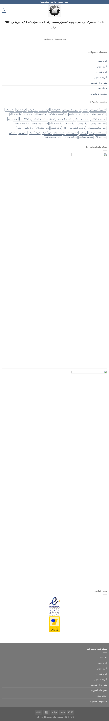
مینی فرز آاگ (101, 137)
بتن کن (85, 114)
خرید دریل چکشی (64, 119)
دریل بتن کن (13, 119)
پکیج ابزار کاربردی (98, 83)
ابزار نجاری (55, 110)
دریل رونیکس (83, 123)
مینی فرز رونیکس (86, 137)
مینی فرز (13, 133)
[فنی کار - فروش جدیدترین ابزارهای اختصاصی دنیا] (54, 10)
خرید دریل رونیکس (81, 119)
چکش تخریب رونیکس (53, 137)
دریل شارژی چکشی (21, 123)
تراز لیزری (28, 114)
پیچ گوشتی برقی (70, 137)
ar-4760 (103, 657)
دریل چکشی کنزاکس (97, 133)
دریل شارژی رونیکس (40, 123)
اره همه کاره (21, 110)
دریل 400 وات (25, 119)
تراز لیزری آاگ (15, 114)
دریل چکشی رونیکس (25, 128)
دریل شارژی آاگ (56, 123)
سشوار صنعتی (72, 133)
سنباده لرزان (59, 133)
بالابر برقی (9, 110)
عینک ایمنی (102, 88)
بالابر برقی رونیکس (98, 114)
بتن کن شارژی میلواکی (58, 114)
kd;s (85, 110)
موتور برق (23, 133)
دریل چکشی (56, 128)
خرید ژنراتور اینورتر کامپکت (44, 119)
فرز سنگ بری (35, 133)
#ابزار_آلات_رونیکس (98, 110)
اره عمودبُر (33, 110)
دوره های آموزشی (98, 690)
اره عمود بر (44, 110)
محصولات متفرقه (98, 94)
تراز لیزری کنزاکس (98, 119)
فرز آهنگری (47, 133)
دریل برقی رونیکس (98, 123)
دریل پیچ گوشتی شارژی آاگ (74, 128)
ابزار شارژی (101, 72)
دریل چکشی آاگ (42, 128)
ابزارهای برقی (100, 77)
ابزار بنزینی (102, 66)
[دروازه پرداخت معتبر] (54, 624)
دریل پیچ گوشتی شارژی (97, 128)
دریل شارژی (70, 123)
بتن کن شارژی (74, 114)
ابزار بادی (102, 61)
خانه (102, 22)
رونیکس (83, 133)
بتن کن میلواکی (40, 114)
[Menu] (105, 10)
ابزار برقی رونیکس (70, 110)
